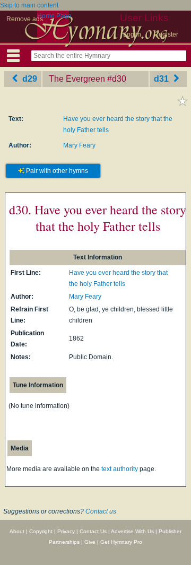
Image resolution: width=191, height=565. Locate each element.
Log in (132, 34)
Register (166, 34)
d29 (28, 78)
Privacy (66, 531)
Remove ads (24, 19)
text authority (119, 469)
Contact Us (93, 531)
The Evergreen (77, 78)
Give (90, 542)
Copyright (41, 531)
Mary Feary (79, 145)
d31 (162, 78)
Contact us (100, 511)
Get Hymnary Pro (121, 542)
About (17, 531)
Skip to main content (29, 5)
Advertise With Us (132, 531)
